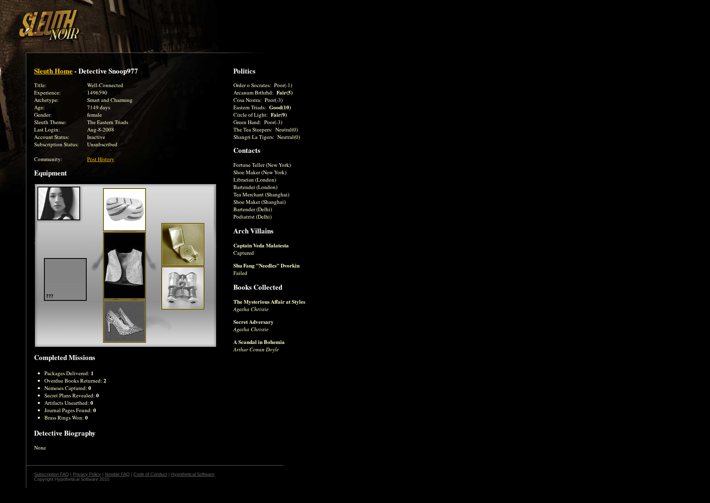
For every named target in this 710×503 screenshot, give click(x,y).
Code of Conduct (150, 474)
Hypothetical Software (192, 474)
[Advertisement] (142, 21)
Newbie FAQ (117, 474)
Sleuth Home (53, 71)
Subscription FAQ (51, 474)
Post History (100, 159)
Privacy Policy (87, 474)
